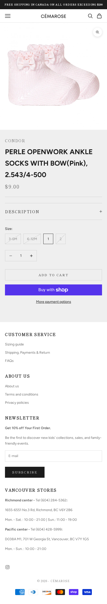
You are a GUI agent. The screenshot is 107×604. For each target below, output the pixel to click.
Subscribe (24, 472)
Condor (15, 140)
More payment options (53, 302)
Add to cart (54, 274)
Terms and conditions (21, 394)
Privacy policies (17, 403)
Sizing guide (14, 344)
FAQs (9, 361)
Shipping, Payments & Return (27, 352)
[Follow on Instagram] (7, 567)
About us (12, 386)
